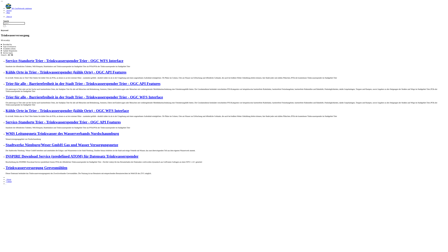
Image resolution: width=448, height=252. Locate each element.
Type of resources (9, 47)
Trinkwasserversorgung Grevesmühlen (36, 168)
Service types (8, 53)
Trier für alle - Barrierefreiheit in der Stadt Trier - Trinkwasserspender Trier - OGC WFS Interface (84, 97)
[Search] (4, 26)
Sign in (9, 17)
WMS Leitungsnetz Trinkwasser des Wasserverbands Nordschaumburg (62, 133)
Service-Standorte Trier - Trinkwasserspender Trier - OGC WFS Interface (64, 61)
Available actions (9, 49)
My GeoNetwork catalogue (21, 8)
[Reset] (6, 26)
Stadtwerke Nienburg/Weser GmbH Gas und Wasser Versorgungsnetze (62, 145)
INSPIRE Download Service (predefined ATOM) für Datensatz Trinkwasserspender (72, 156)
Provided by (7, 45)
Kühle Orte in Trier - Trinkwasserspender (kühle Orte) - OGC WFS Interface (67, 110)
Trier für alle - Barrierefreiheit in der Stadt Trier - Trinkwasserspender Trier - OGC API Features (83, 83)
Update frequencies (10, 51)
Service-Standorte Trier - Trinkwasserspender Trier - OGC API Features (63, 122)
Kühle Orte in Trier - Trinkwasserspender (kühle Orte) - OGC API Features (66, 72)
